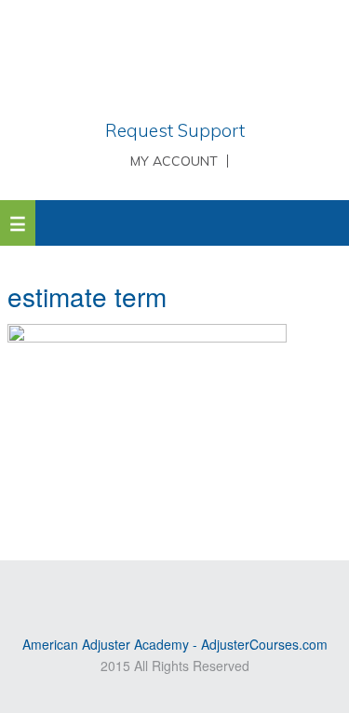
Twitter (188, 590)
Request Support (175, 130)
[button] (17, 223)
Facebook (215, 590)
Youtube (161, 590)
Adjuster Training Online (174, 60)
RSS (134, 590)
